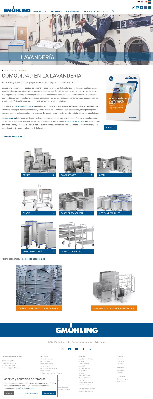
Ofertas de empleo (122, 379)
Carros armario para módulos (49, 368)
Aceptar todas (49, 393)
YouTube (142, 7)
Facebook (146, 7)
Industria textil (83, 371)
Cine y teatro (82, 380)
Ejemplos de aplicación (13, 136)
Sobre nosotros (121, 381)
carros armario (11, 118)
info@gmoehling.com (13, 368)
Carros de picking (45, 361)
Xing (150, 7)
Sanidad (81, 361)
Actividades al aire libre (86, 382)
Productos (39, 11)
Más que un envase (84, 368)
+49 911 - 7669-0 (10, 365)
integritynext (134, 7)
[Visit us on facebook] (83, 349)
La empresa (72, 11)
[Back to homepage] (17, 7)
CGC (50, 342)
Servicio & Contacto (96, 11)
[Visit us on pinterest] (62, 349)
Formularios (120, 361)
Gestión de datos (84, 363)
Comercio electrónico (85, 385)
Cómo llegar (120, 370)
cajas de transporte (75, 121)
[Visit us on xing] (90, 349)
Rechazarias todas (31, 393)
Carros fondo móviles (46, 363)
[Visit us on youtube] (76, 349)
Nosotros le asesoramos (33, 258)
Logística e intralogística (86, 359)
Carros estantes (45, 371)
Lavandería (82, 366)
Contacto (120, 372)
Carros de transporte (46, 359)
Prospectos (110, 127)
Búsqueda (114, 16)
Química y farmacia (85, 375)
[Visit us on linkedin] (69, 349)
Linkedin (138, 7)
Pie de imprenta (62, 342)
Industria (81, 373)
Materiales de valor (84, 378)
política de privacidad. (26, 388)
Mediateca (120, 363)
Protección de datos (82, 342)
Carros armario (45, 366)
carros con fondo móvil (23, 106)
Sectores (56, 11)
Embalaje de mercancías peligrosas (51, 373)
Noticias (119, 359)
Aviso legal (100, 342)
